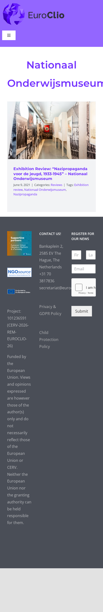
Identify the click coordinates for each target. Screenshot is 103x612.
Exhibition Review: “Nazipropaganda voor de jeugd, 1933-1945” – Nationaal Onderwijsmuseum (50, 174)
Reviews (56, 185)
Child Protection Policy (48, 339)
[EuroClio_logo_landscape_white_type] (33, 4)
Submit (81, 311)
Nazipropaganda (25, 194)
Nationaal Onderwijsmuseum (45, 189)
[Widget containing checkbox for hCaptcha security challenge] (83, 287)
